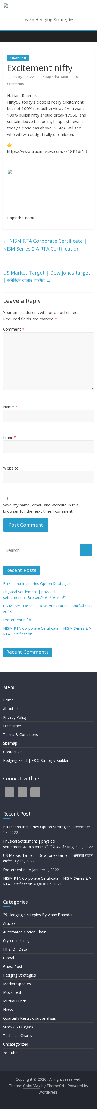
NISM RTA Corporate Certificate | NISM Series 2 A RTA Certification (45, 245)
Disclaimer (12, 725)
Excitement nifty (17, 619)
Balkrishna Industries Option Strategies (37, 583)
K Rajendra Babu (56, 76)
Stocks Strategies (18, 1026)
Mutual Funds (15, 1001)
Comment (13, 329)
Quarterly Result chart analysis (29, 1018)
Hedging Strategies (19, 975)
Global (8, 957)
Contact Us (12, 751)
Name (10, 406)
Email (9, 437)
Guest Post (18, 58)
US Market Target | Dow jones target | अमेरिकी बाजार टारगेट (46, 276)
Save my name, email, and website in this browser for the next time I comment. (41, 508)
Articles (9, 923)
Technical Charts (17, 1035)
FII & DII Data (15, 949)
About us (11, 708)
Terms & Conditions (20, 734)
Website (11, 468)
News (8, 1009)
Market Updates (17, 983)
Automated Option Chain (24, 932)
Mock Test (12, 992)
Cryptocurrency (16, 940)
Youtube (10, 1052)
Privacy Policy (15, 717)
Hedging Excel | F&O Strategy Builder (35, 760)
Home (8, 700)
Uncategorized (15, 1044)
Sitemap (10, 743)
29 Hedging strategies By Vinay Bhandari (38, 914)
